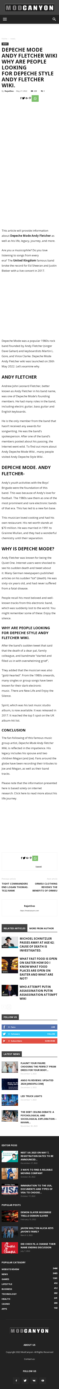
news (12, 38)
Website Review (10, 1269)
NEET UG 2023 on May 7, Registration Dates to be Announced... (37, 1156)
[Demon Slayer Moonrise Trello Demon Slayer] (10, 1216)
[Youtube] (42, 1380)
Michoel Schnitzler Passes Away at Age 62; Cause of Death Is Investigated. (37, 944)
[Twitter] (25, 1380)
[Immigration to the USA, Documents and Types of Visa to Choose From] (10, 1189)
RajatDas (9, 91)
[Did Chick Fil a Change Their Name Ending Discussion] (10, 1248)
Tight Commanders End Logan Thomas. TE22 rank (15, 887)
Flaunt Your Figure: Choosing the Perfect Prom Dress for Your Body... (38, 1067)
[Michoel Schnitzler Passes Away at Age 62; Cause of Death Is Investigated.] (10, 942)
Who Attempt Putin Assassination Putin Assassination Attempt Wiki (38, 993)
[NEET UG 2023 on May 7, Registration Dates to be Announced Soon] (10, 1156)
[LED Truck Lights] (10, 1100)
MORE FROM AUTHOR (41, 928)
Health (6, 1298)
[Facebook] (16, 1380)
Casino (6, 1303)
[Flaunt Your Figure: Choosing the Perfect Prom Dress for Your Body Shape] (10, 1067)
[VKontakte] (34, 1380)
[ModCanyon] (29, 7)
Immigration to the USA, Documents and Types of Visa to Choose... (36, 1189)
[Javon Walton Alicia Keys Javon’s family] (10, 1232)
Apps (4, 1308)
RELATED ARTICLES (14, 928)
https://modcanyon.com (29, 911)
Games (5, 1279)
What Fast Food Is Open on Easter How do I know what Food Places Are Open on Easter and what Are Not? (38, 968)
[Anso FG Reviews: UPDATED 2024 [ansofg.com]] (10, 1084)
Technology (9, 1293)
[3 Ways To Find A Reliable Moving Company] (10, 1173)
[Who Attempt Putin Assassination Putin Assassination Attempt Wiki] (10, 990)
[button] (54, 19)
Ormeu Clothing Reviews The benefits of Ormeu (44, 887)
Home (4, 38)
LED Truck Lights (31, 1096)
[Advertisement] (29, 29)
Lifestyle (7, 1284)
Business (7, 1289)
